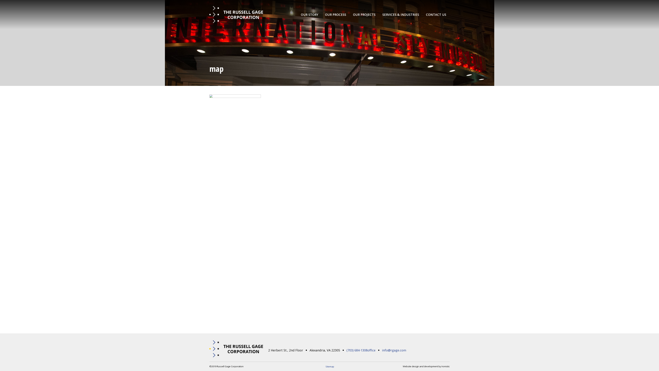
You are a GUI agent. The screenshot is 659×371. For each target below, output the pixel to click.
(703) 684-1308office (360, 350)
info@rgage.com (394, 350)
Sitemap (330, 366)
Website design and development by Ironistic (426, 366)
